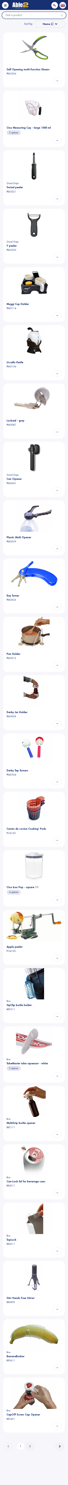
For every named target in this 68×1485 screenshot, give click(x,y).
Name (47, 24)
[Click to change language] (62, 5)
